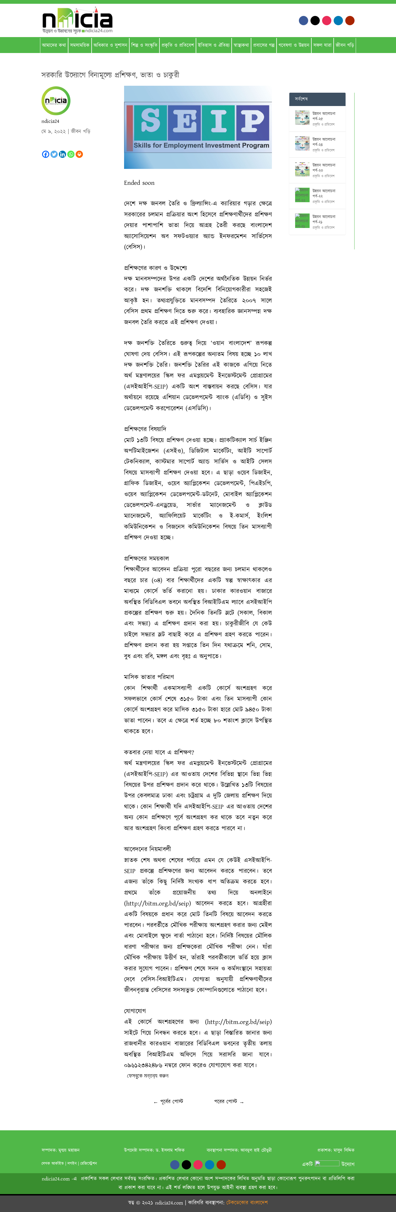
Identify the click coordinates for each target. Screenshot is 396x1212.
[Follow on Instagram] (326, 20)
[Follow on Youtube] (350, 20)
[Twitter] (54, 154)
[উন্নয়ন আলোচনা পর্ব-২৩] (302, 169)
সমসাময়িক (80, 45)
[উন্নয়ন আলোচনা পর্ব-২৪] (302, 143)
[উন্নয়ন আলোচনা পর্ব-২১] (302, 220)
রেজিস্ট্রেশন (88, 1164)
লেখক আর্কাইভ (52, 1164)
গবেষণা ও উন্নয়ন (294, 45)
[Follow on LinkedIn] (338, 20)
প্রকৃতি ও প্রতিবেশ (177, 45)
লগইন (72, 1164)
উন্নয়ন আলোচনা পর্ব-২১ (324, 219)
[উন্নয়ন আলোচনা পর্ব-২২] (302, 195)
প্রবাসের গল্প (264, 45)
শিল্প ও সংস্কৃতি (144, 45)
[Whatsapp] (71, 154)
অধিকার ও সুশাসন (110, 45)
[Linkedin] (62, 154)
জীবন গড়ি (345, 45)
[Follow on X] (315, 20)
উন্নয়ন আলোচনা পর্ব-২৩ (324, 168)
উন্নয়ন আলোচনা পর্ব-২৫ (324, 116)
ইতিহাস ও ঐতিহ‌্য (214, 45)
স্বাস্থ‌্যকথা (241, 45)
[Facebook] (45, 154)
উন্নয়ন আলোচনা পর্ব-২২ (324, 193)
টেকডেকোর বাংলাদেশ (247, 1203)
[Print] (79, 154)
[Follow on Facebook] (303, 20)
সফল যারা (322, 45)
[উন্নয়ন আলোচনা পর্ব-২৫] (302, 117)
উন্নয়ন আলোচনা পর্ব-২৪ (324, 142)
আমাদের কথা (54, 45)
